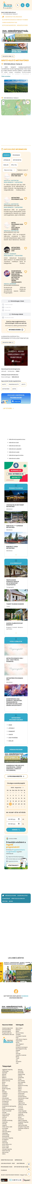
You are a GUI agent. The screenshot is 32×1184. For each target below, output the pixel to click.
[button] (16, 107)
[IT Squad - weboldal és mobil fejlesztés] (27, 1180)
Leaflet (28, 114)
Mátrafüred (9, 14)
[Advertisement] (16, 424)
